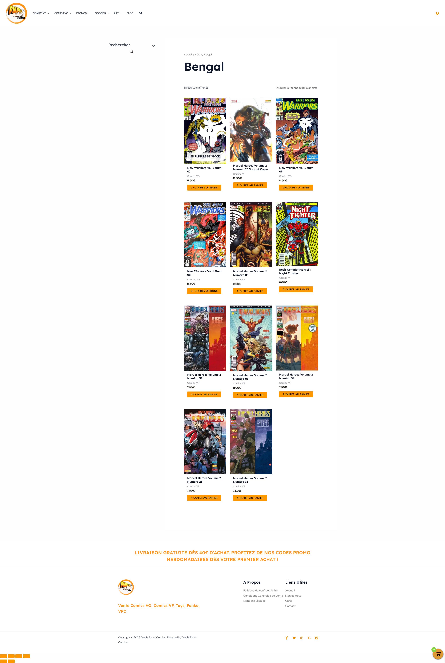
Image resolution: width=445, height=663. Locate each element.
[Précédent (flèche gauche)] (3, 661)
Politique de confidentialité (260, 590)
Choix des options (204, 187)
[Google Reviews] (309, 638)
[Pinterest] (316, 638)
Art (116, 13)
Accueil (188, 54)
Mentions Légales (254, 601)
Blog (130, 13)
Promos (81, 13)
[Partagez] (18, 656)
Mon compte (293, 596)
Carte (288, 601)
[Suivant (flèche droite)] (11, 661)
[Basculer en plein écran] (11, 656)
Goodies (100, 13)
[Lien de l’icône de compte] (437, 13)
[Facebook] (286, 638)
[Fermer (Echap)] (26, 656)
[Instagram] (301, 638)
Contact (290, 606)
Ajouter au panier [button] (250, 185)
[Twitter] (294, 638)
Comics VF (39, 13)
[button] (47, 13)
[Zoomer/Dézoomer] (3, 656)
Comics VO (61, 13)
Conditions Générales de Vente (263, 596)
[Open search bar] (131, 51)
